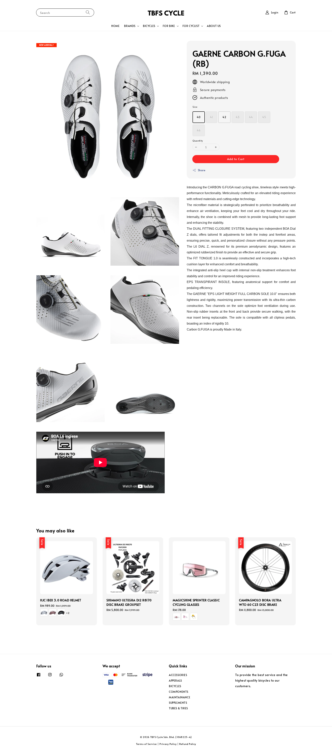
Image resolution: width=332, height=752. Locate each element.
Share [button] (201, 170)
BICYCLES (149, 26)
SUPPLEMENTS (178, 702)
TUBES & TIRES (178, 708)
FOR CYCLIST (191, 26)
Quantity (198, 140)
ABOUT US (214, 26)
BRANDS (129, 26)
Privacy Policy (168, 744)
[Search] (88, 12)
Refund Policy (187, 744)
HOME (115, 26)
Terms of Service (146, 744)
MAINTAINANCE (179, 697)
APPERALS (175, 680)
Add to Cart (235, 159)
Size (195, 107)
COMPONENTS (178, 692)
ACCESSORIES (178, 675)
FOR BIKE (169, 26)
